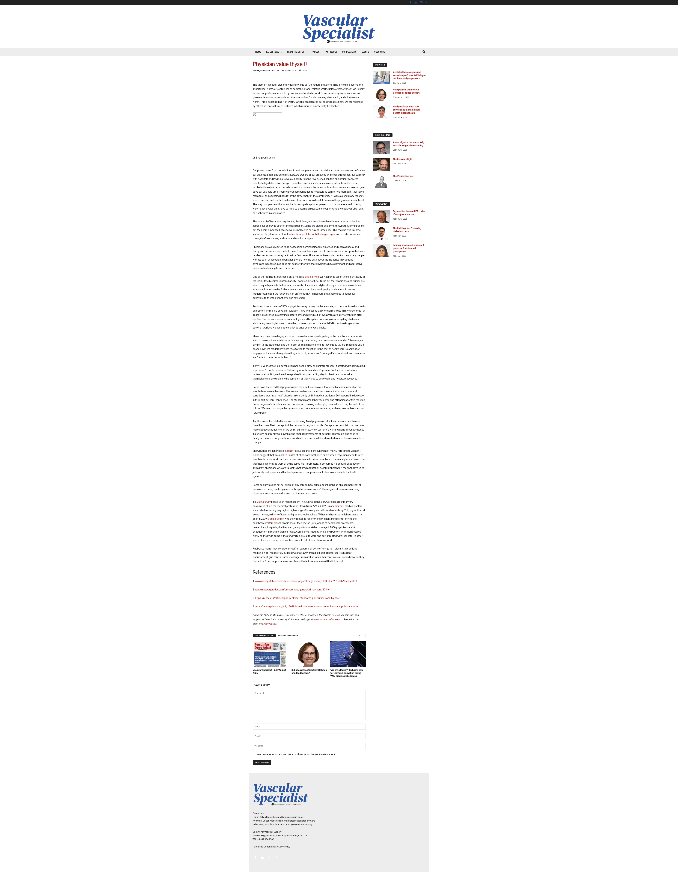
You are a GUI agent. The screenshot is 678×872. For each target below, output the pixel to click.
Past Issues (331, 52)
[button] (424, 52)
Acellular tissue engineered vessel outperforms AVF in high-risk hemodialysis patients (409, 75)
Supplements (349, 52)
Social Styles (312, 276)
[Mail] (421, 2)
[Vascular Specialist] (339, 28)
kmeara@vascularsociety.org (288, 817)
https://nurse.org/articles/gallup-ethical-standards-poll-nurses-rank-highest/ (298, 598)
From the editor (295, 52)
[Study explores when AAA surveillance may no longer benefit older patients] (381, 111)
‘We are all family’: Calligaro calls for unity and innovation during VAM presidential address (346, 673)
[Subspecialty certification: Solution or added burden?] (309, 654)
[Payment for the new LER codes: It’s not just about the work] (381, 216)
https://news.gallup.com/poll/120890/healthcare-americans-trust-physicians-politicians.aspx (306, 606)
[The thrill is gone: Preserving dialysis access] (381, 233)
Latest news (272, 52)
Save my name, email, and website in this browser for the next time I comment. (295, 754)
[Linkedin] (416, 2)
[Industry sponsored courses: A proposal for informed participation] (381, 250)
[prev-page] (359, 635)
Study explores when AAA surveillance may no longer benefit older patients (406, 109)
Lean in (289, 450)
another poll (337, 506)
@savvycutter (268, 623)
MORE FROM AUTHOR (288, 635)
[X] (426, 2)
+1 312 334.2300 (265, 839)
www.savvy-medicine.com (327, 619)
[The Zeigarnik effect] (381, 181)
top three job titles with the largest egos (313, 234)
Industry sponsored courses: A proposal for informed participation (408, 248)
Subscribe (379, 52)
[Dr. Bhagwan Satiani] (309, 131)
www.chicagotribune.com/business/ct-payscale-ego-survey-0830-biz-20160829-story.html (306, 581)
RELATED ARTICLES (264, 635)
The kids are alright (402, 159)
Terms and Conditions (264, 846)
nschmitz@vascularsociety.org (297, 824)
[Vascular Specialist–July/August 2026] (270, 654)
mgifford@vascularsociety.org (299, 820)
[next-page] (364, 635)
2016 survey (264, 501)
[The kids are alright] (381, 164)
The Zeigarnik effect (403, 176)
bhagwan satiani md (264, 70)
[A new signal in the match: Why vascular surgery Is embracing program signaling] (381, 147)
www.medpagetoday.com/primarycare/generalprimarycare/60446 (292, 589)
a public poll (274, 518)
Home (258, 52)
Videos (316, 52)
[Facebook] (411, 2)
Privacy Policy (283, 846)
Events (365, 52)
